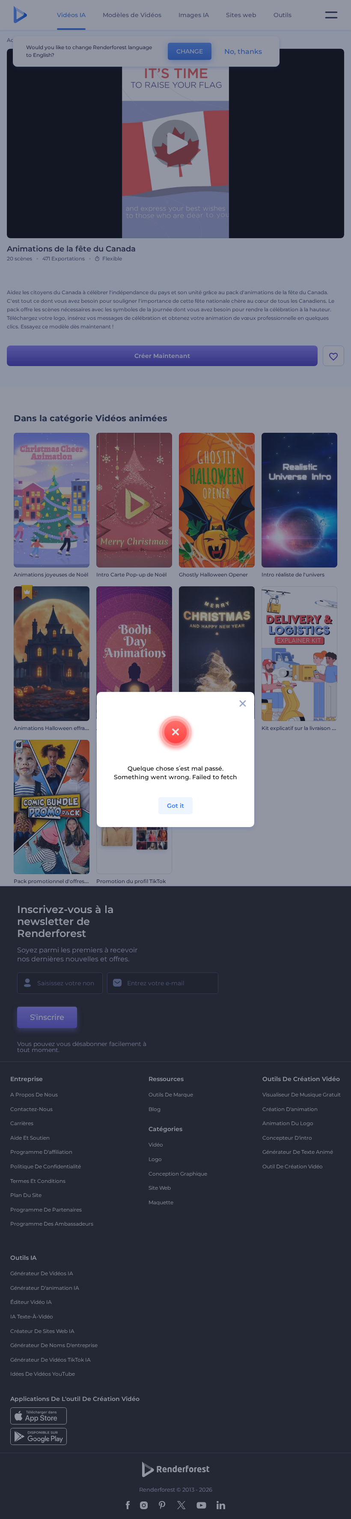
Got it (175, 806)
